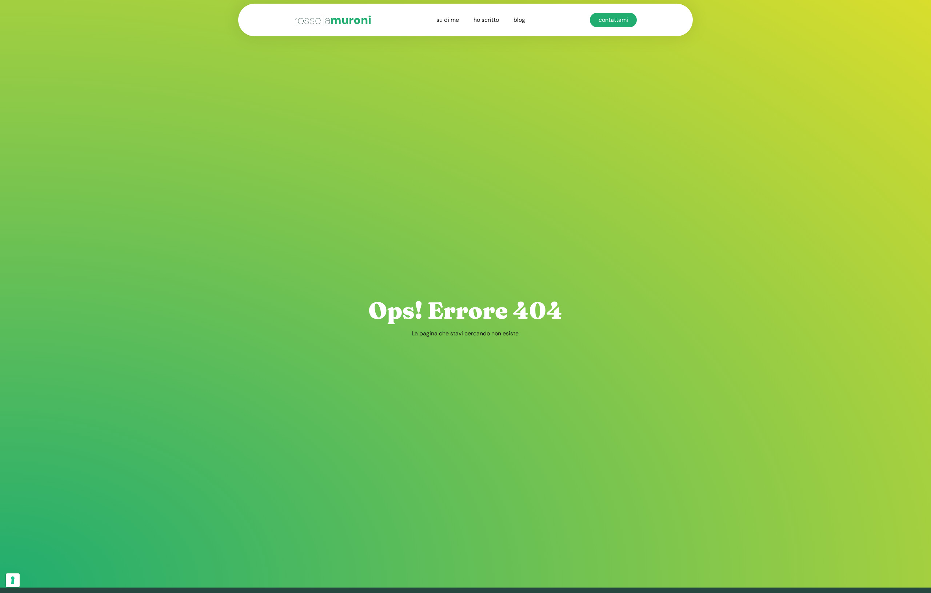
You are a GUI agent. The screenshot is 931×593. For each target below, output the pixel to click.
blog (519, 20)
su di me (447, 20)
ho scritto (486, 20)
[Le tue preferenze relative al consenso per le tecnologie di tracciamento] (13, 580)
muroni (332, 20)
